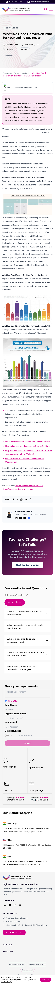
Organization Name (15, 713)
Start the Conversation (27, 565)
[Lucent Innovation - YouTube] (10, 905)
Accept (45, 979)
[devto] (24, 518)
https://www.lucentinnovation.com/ (17, 489)
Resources (7, 73)
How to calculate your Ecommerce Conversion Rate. (28, 441)
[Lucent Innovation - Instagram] (15, 905)
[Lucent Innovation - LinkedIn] (5, 905)
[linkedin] (16, 518)
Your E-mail (11, 722)
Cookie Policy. (6, 982)
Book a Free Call (14, 932)
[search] (46, 9)
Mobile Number (13, 730)
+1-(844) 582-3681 (15, 2)
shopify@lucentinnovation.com (29, 485)
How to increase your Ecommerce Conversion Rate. (27, 446)
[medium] (20, 518)
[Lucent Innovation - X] (20, 905)
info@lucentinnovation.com (40, 2)
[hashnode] (28, 518)
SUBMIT (27, 743)
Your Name (11, 705)
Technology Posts (22, 73)
